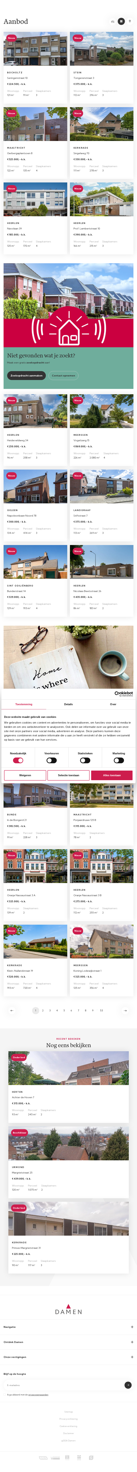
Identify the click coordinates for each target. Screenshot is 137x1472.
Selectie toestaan (68, 775)
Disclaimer (68, 1433)
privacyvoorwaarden (38, 1395)
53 (101, 1010)
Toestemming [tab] (23, 704)
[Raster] (121, 21)
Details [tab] (68, 704)
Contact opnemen (63, 375)
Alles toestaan (112, 775)
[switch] (52, 760)
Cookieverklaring (68, 1426)
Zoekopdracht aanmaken (26, 375)
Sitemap (68, 1411)
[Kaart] (129, 21)
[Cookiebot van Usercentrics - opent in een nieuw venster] (117, 694)
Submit (128, 1385)
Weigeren (25, 775)
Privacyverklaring (68, 1419)
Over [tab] (113, 704)
